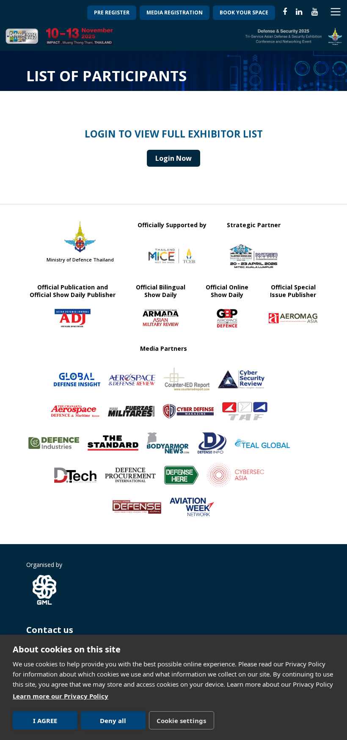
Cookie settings (181, 720)
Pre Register (111, 12)
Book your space (244, 12)
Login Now (173, 158)
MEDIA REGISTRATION (174, 12)
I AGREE (45, 720)
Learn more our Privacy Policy (60, 696)
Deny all (113, 720)
